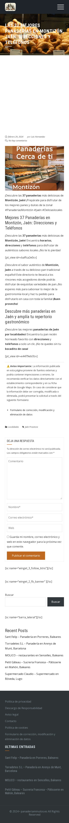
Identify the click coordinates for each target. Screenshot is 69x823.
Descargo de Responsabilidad (23, 708)
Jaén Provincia (31, 426)
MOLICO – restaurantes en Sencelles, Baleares (34, 655)
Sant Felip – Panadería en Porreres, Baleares (33, 637)
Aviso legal (11, 714)
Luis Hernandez (38, 136)
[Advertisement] (34, 98)
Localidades (13, 426)
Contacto (10, 721)
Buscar (9, 595)
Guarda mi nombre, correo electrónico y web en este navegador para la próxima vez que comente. (34, 541)
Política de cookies (16, 727)
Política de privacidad (18, 701)
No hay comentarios (18, 140)
